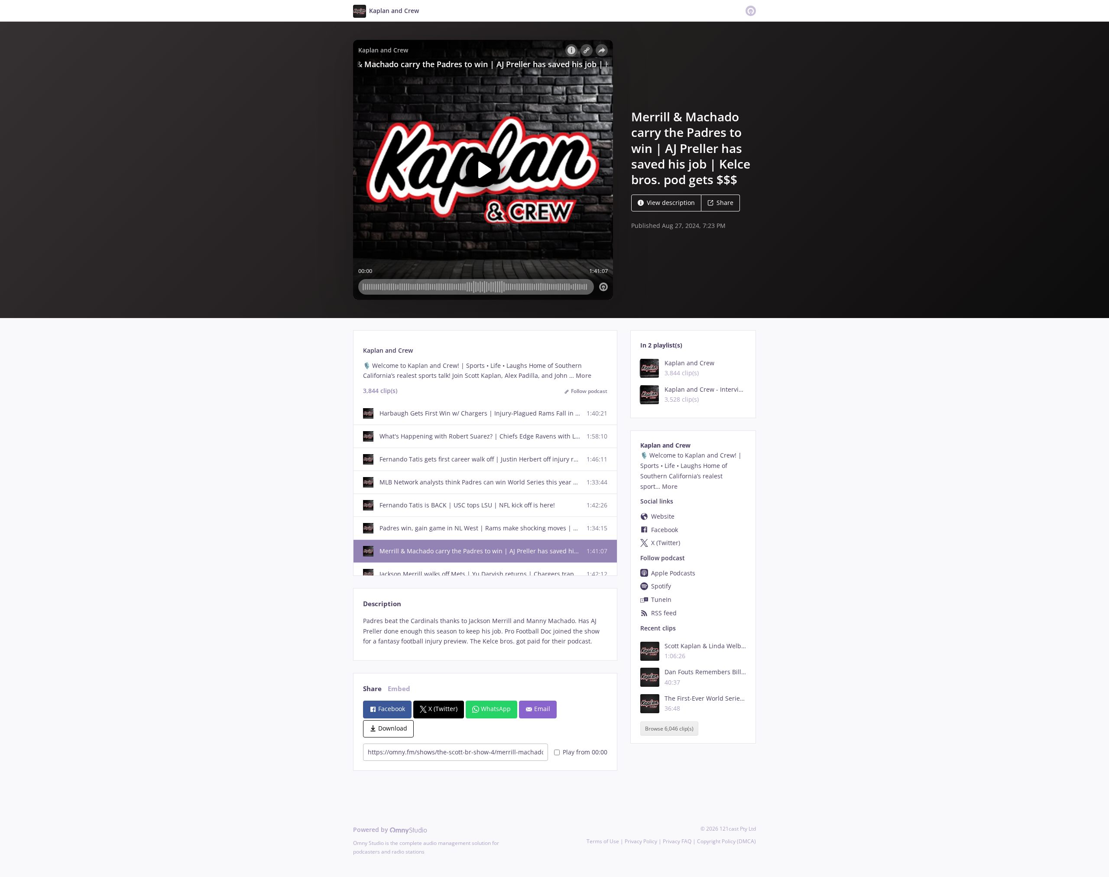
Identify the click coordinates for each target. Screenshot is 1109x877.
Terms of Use (603, 841)
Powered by (371, 829)
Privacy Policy (641, 841)
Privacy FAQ (677, 841)
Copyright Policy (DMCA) (726, 841)
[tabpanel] (485, 631)
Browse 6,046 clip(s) (669, 728)
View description (671, 202)
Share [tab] (372, 688)
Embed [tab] (399, 688)
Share (725, 202)
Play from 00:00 (585, 752)
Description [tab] (382, 603)
